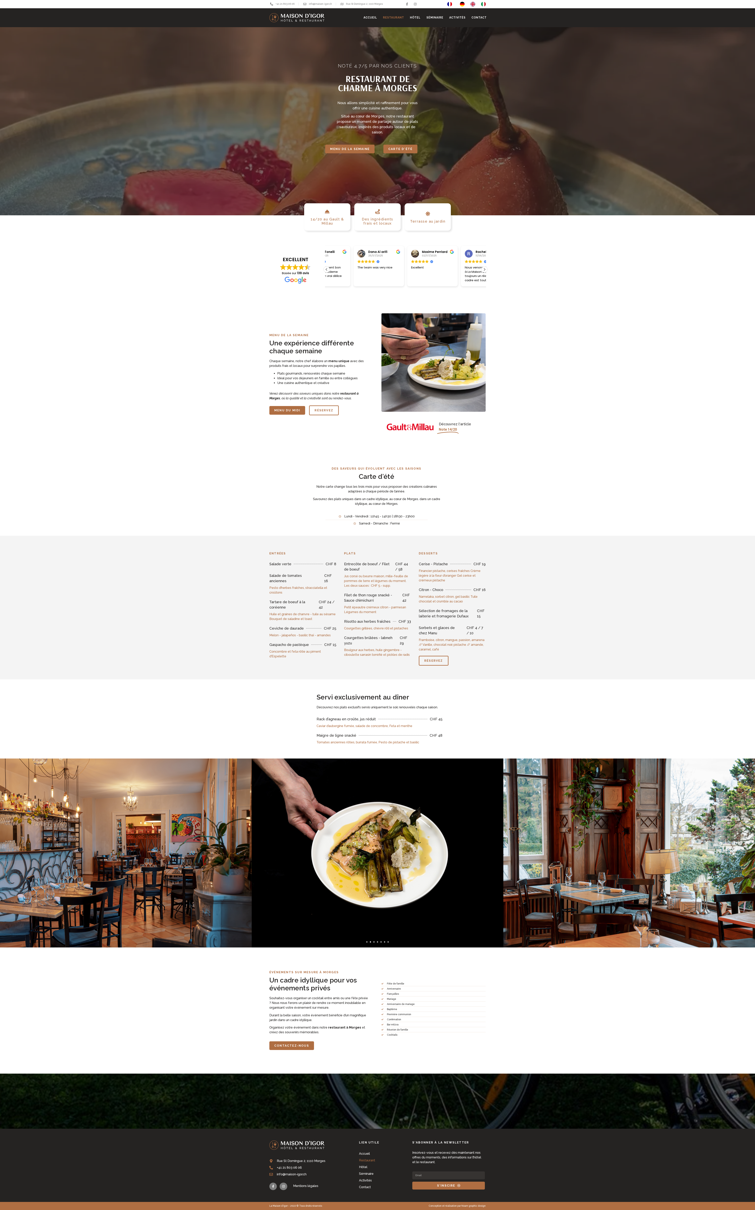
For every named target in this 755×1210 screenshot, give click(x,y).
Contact (479, 17)
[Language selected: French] (468, 4)
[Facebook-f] (407, 4)
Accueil (370, 17)
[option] (463, 4)
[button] (327, 269)
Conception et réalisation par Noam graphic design (457, 1205)
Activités (457, 17)
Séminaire (434, 17)
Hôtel (415, 17)
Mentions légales (305, 1186)
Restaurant (393, 17)
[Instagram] (415, 4)
